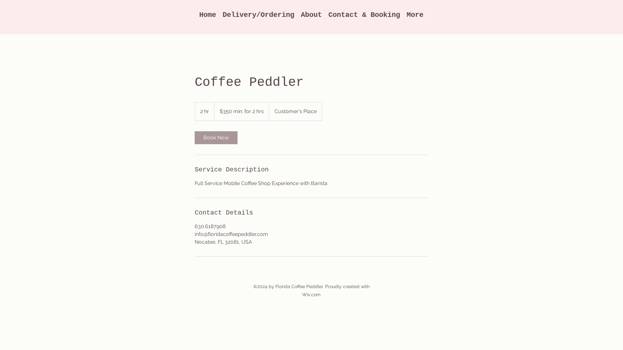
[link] (216, 137)
